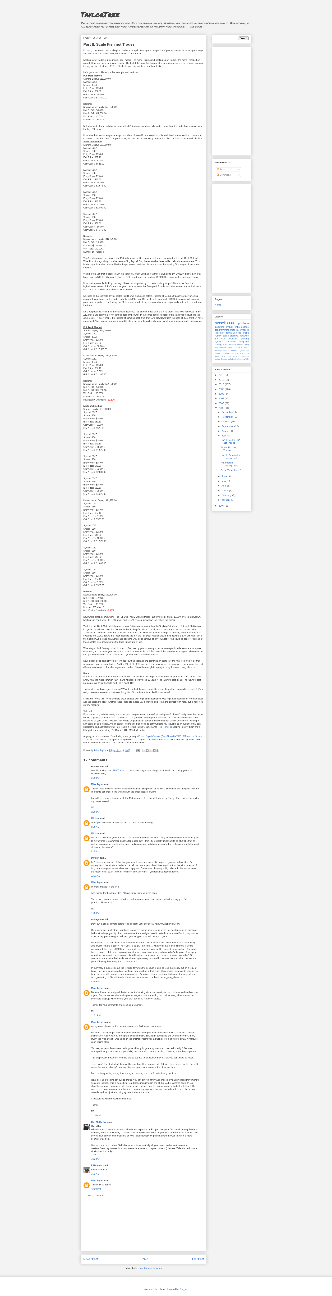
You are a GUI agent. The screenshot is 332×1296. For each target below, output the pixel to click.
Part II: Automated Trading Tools (231, 456)
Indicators (220, 333)
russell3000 (224, 323)
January (226, 499)
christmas (238, 348)
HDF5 (225, 345)
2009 (222, 389)
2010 (222, 384)
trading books (238, 359)
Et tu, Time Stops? (231, 470)
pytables (219, 341)
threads (224, 359)
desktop (218, 350)
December (228, 412)
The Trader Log (120, 770)
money (217, 356)
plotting (245, 339)
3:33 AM (95, 1174)
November (228, 416)
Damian (95, 858)
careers (230, 348)
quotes (245, 326)
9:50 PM (95, 981)
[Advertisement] (143, 1226)
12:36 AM (96, 1115)
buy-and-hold (220, 348)
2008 (222, 393)
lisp (241, 353)
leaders (235, 353)
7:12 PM (95, 1159)
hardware (244, 336)
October (226, 421)
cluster (246, 348)
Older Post (197, 1259)
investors (235, 350)
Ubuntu (231, 345)
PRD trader (97, 1165)
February (227, 495)
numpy (218, 336)
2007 (222, 398)
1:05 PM (95, 913)
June (225, 476)
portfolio (243, 323)
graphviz (234, 336)
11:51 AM (95, 876)
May (224, 481)
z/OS (246, 359)
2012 (222, 375)
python (229, 326)
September (228, 426)
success (245, 356)
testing (217, 359)
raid (223, 356)
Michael (95, 818)
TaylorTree (100, 14)
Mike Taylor (97, 784)
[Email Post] (137, 750)
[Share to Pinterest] (157, 750)
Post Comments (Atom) (150, 1268)
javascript (245, 350)
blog (247, 345)
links (237, 326)
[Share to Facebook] (154, 750)
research (231, 341)
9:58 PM (95, 812)
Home (144, 1259)
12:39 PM (96, 1189)
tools (230, 359)
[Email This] (144, 750)
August (226, 431)
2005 (222, 408)
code (238, 333)
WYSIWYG (239, 345)
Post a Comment (96, 1195)
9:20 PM (95, 778)
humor (226, 350)
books (226, 336)
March (225, 490)
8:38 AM (95, 827)
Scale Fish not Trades (228, 449)
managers (233, 339)
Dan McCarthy (98, 1122)
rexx (229, 356)
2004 (222, 505)
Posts (222, 169)
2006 (222, 403)
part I (88, 50)
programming (222, 329)
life (216, 339)
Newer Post (90, 1259)
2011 (221, 379)
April (224, 485)
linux (223, 339)
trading (218, 344)
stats (232, 330)
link (116, 886)
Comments (225, 174)
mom (247, 353)
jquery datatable (222, 353)
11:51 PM (96, 1015)
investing (219, 326)
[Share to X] (150, 750)
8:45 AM (95, 851)
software (236, 356)
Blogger (183, 1289)
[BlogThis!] (147, 750)
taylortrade (241, 330)
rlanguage (244, 341)
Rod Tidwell (163, 727)
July (224, 435)
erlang (246, 333)
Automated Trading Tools (229, 464)
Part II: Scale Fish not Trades (230, 441)
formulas (230, 333)
